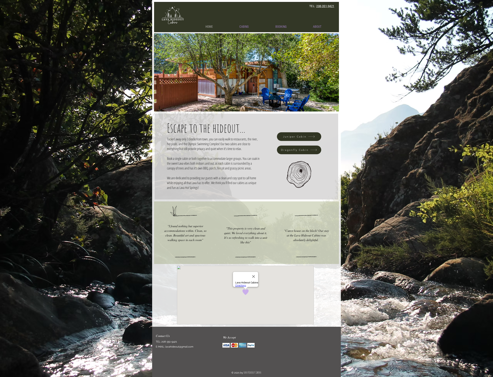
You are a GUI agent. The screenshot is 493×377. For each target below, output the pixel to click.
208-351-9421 (325, 6)
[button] (244, 26)
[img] (226, 345)
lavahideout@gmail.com (179, 346)
